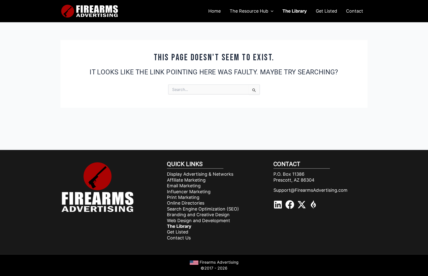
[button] (270, 11)
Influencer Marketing (189, 191)
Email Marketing (184, 185)
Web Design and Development (198, 220)
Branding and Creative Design (198, 214)
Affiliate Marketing (186, 180)
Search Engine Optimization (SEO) (203, 209)
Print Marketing (183, 197)
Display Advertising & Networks (200, 174)
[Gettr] (313, 204)
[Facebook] (289, 204)
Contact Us (179, 237)
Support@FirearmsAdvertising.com (310, 190)
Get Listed (177, 231)
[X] (301, 204)
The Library (179, 226)
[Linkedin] (277, 204)
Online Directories (185, 203)
